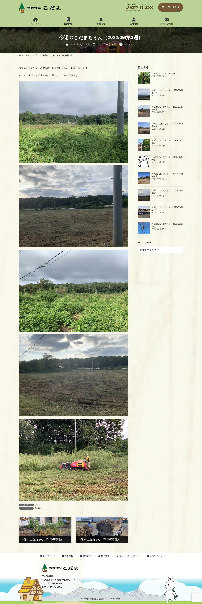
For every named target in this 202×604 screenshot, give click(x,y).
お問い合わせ (172, 7)
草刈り (40, 508)
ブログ (38, 505)
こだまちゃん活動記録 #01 (164, 73)
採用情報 (105, 556)
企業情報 (69, 556)
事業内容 (87, 556)
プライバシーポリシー (129, 556)
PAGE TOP (174, 557)
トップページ (49, 556)
